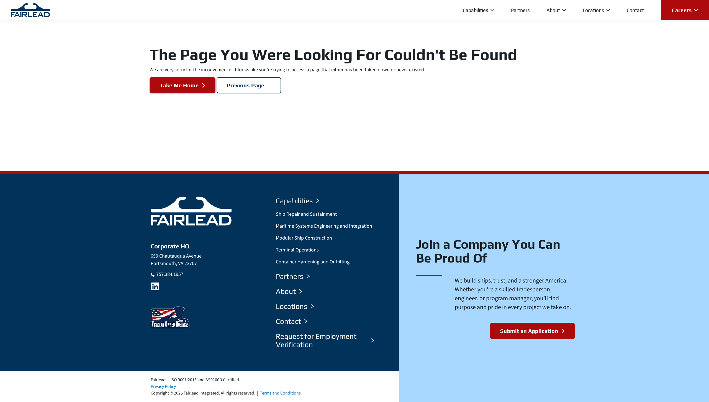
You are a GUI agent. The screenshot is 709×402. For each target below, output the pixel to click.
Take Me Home (179, 85)
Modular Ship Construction (304, 238)
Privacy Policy (163, 386)
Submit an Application (529, 331)
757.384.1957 (169, 274)
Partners (289, 276)
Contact (288, 321)
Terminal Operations (297, 249)
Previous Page (245, 85)
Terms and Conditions (280, 393)
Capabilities (294, 201)
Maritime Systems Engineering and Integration (324, 226)
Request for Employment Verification (316, 340)
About (286, 291)
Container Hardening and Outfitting (313, 261)
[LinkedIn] (155, 286)
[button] (470, 10)
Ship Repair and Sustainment (306, 214)
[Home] (191, 210)
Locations (291, 306)
